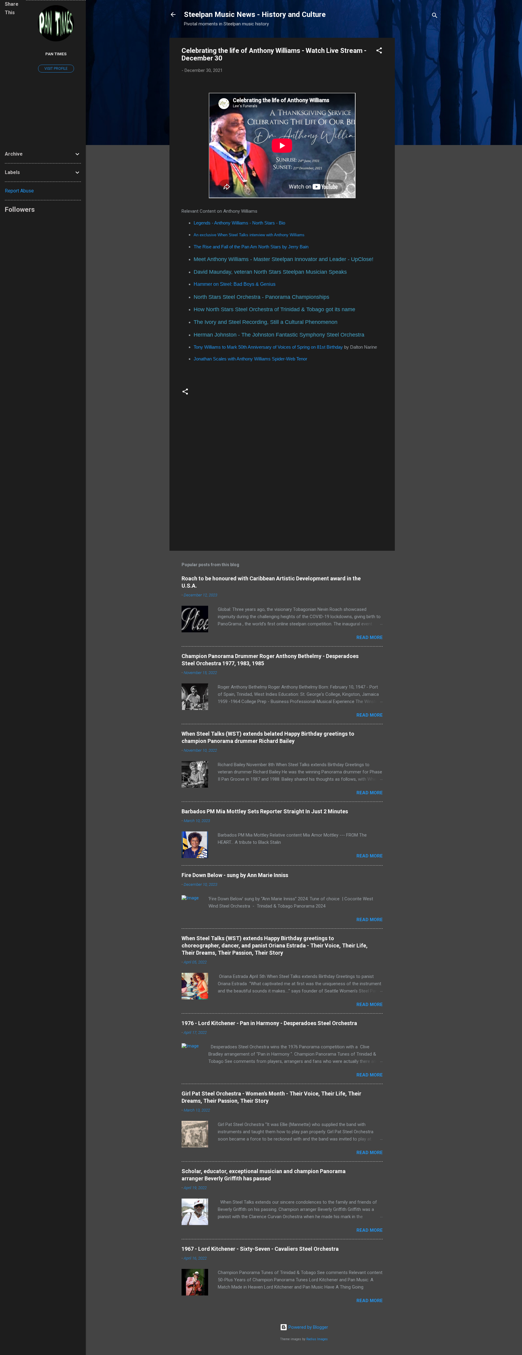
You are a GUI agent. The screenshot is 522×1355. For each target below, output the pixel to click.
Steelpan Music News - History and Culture (255, 14)
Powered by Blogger (307, 1327)
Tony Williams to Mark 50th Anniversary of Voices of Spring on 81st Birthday (268, 347)
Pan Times (55, 53)
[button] (379, 51)
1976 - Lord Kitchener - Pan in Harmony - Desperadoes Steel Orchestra (269, 1023)
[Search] (434, 16)
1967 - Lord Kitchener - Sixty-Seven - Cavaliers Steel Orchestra (260, 1249)
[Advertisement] (419, 128)
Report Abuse (19, 191)
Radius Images (317, 1339)
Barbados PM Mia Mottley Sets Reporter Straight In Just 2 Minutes (265, 811)
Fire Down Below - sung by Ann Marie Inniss (235, 875)
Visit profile (56, 68)
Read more (369, 637)
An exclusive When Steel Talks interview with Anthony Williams (249, 235)
